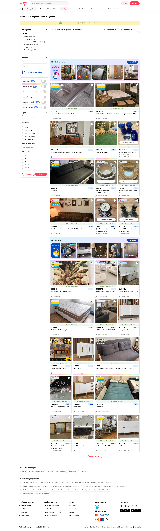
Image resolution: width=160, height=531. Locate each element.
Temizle (28, 174)
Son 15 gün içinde (30, 139)
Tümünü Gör (133, 62)
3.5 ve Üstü (28, 162)
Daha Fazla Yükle (94, 456)
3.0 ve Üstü (28, 159)
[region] (94, 72)
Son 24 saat (28, 130)
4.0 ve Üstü (28, 165)
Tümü (26, 127)
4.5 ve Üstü (28, 168)
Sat (136, 3)
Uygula (41, 174)
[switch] (43, 81)
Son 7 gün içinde (30, 136)
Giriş (125, 3)
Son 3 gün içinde (30, 133)
